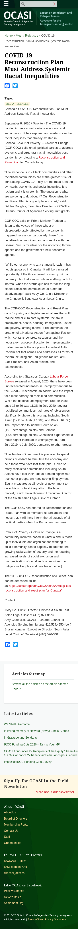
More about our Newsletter (55, 792)
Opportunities (12, 842)
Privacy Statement (55, 919)
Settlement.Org (13, 903)
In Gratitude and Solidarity (20, 737)
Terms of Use (35, 919)
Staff (7, 836)
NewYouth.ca (12, 897)
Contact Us (11, 830)
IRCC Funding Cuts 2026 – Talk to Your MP (32, 744)
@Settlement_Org (15, 866)
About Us (10, 812)
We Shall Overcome (17, 724)
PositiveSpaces (14, 890)
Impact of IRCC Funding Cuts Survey (28, 761)
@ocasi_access (14, 872)
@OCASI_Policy (15, 860)
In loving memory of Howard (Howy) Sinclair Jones (36, 730)
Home (9, 35)
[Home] (39, 25)
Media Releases (27, 35)
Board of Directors (15, 818)
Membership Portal (16, 824)
